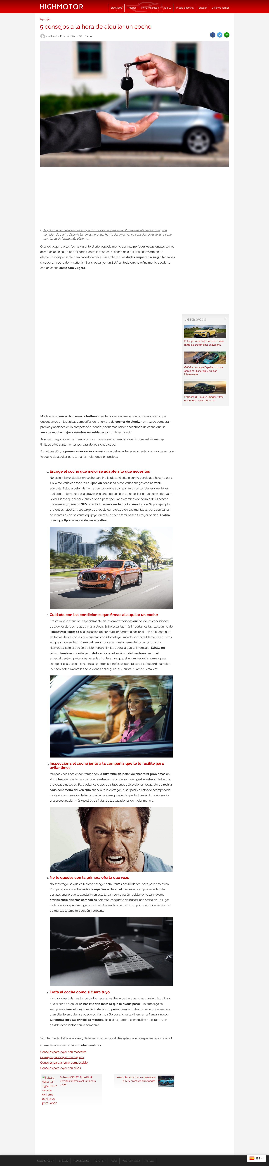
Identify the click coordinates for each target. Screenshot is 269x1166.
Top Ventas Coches (81, 1161)
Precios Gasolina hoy (45, 1161)
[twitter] (219, 35)
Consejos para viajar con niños (60, 1068)
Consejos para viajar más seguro (62, 1057)
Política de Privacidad (131, 1161)
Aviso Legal (149, 1161)
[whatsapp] (226, 35)
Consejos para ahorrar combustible (64, 1062)
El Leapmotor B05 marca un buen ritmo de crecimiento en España (204, 343)
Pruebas (132, 7)
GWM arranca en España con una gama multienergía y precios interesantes (203, 371)
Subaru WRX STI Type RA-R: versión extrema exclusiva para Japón (78, 1081)
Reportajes (45, 19)
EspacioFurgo (100, 1161)
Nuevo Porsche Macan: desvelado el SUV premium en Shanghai (136, 1079)
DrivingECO (63, 1161)
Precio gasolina (185, 7)
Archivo (114, 1161)
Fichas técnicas (150, 7)
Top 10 (167, 7)
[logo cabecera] (61, 7)
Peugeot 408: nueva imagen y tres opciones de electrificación (204, 398)
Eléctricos (116, 7)
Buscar (202, 7)
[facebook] (212, 35)
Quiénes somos (220, 7)
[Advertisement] (134, 192)
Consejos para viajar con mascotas (63, 1052)
